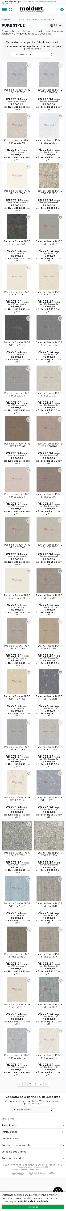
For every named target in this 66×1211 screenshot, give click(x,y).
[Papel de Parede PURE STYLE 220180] (17, 951)
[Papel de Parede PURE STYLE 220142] (17, 541)
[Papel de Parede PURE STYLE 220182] (49, 238)
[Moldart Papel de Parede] (32, 9)
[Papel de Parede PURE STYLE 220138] (17, 592)
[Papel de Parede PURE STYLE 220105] (17, 187)
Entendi (33, 1207)
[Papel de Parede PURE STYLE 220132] (49, 541)
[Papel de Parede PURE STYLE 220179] (49, 951)
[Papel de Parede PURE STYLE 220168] (49, 693)
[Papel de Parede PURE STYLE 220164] (49, 642)
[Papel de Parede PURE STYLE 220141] (17, 440)
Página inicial (8, 19)
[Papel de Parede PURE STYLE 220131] (49, 794)
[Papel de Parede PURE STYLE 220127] (17, 900)
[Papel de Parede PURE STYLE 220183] (17, 238)
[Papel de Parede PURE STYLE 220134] (17, 390)
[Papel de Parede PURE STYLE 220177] (49, 1001)
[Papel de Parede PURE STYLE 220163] (17, 693)
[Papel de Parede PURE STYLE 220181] (49, 288)
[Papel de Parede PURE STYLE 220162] (17, 642)
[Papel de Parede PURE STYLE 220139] (17, 491)
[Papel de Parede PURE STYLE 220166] (49, 743)
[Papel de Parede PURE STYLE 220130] (17, 847)
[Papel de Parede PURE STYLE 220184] (17, 288)
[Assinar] (52, 54)
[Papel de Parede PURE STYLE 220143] (49, 491)
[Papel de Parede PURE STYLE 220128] (49, 900)
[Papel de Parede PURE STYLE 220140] (49, 440)
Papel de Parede (28, 19)
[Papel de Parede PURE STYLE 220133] (49, 390)
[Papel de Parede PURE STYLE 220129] (49, 847)
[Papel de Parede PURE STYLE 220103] (49, 137)
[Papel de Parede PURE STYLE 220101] (17, 137)
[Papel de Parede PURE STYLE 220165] (17, 794)
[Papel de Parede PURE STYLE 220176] (17, 1052)
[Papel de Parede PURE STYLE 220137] (49, 592)
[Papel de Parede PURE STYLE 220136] (17, 339)
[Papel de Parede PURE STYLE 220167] (17, 743)
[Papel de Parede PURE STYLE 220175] (49, 1052)
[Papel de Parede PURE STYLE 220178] (17, 1001)
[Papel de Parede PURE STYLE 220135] (49, 339)
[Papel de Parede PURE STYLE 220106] (17, 86)
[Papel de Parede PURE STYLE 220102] (49, 187)
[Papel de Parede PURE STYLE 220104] (49, 86)
